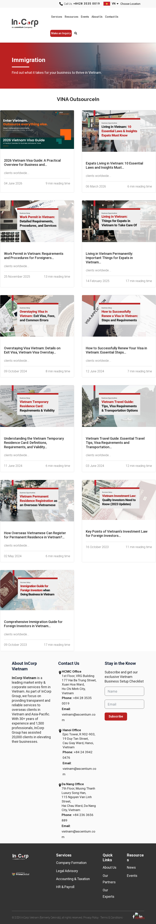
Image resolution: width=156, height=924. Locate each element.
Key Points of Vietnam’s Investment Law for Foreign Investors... (116, 533)
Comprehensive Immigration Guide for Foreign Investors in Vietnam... (33, 624)
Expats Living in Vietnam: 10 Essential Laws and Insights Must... (114, 165)
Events (132, 876)
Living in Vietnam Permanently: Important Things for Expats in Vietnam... (109, 258)
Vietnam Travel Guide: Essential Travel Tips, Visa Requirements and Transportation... (115, 442)
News (131, 867)
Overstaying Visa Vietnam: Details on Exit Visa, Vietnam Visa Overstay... (32, 350)
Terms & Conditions (111, 917)
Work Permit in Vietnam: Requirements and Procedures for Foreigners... (33, 256)
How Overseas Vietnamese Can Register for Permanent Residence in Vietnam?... (35, 535)
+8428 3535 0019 (86, 3)
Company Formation (71, 863)
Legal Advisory (67, 871)
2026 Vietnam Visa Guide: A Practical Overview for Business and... (32, 162)
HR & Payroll (65, 887)
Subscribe (116, 716)
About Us (109, 867)
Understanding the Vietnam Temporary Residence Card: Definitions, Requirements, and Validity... (34, 442)
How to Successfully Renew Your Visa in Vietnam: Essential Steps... (116, 350)
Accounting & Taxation (73, 879)
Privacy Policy (91, 917)
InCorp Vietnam (29, 25)
